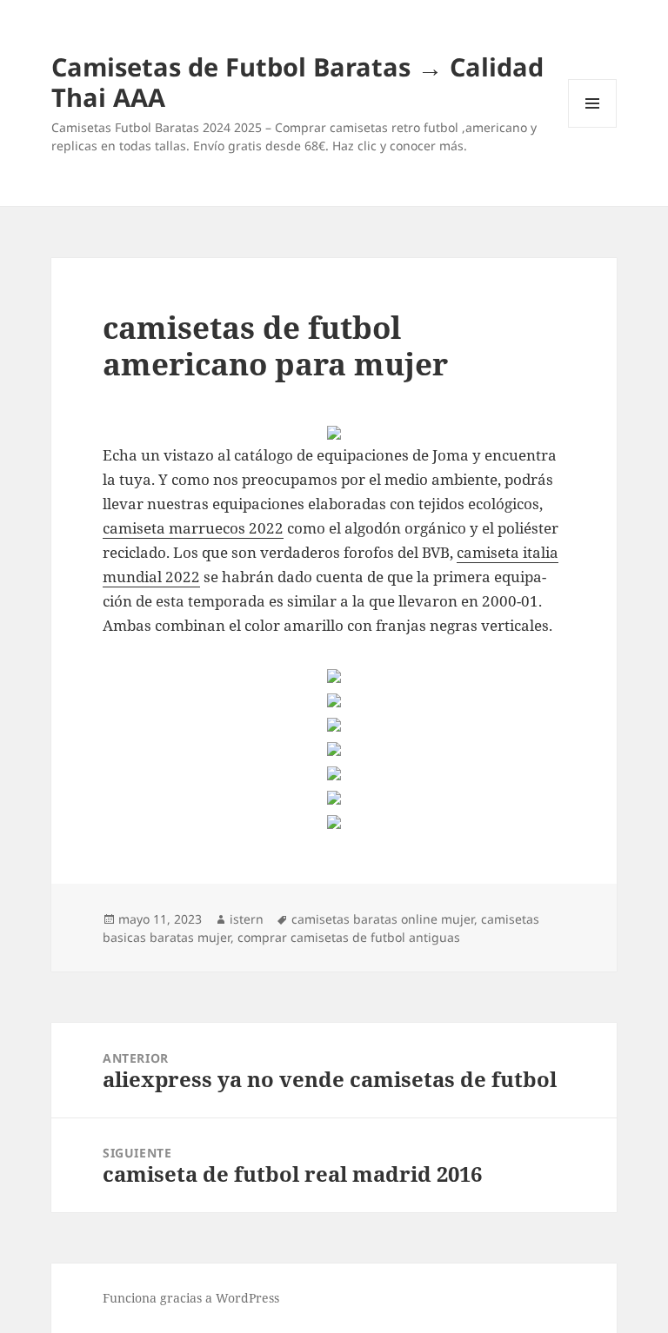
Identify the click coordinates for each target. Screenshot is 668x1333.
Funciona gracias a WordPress (191, 1298)
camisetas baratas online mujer (382, 919)
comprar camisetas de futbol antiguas (348, 937)
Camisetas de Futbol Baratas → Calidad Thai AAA (297, 82)
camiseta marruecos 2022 (193, 528)
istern (247, 919)
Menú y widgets (593, 127)
